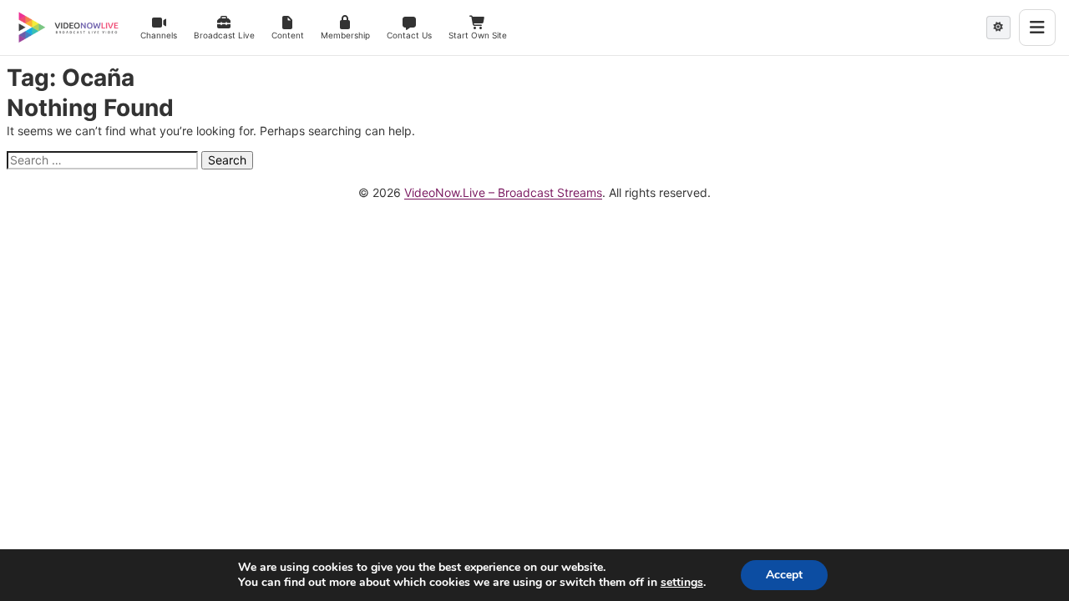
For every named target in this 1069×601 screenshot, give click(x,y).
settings (682, 582)
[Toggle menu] (1037, 27)
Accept (784, 575)
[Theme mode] (998, 27)
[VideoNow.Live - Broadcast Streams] (68, 27)
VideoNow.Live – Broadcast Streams (503, 192)
